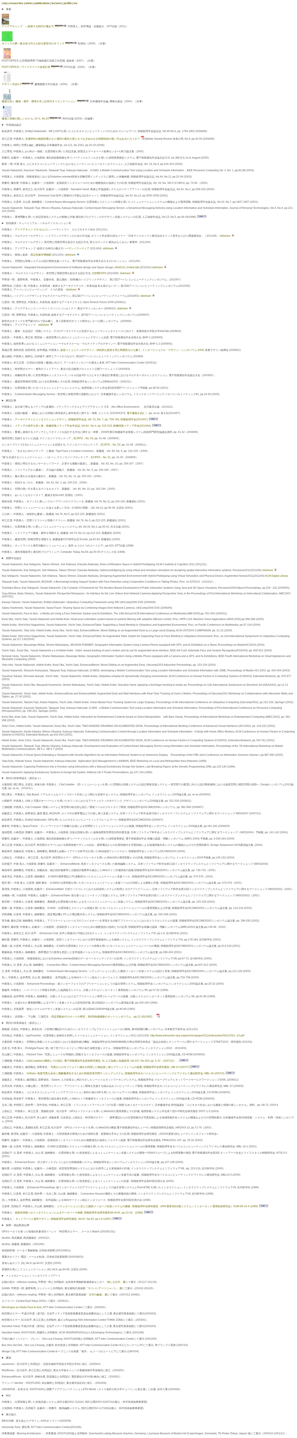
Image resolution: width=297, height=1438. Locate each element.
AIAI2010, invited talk (126, 267)
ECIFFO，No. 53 (83, 438)
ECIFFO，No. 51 (101, 457)
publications (42, 3)
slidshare (225, 235)
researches (16, 3)
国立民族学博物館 (40, 254)
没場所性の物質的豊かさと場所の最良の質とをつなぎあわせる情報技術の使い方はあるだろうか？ (82, 138)
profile (68, 3)
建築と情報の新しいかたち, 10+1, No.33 (25, 118)
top (5, 3)
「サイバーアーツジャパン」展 (103, 1288)
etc (76, 3)
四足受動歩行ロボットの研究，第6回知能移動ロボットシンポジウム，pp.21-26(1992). (103, 1016)
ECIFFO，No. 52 (110, 444)
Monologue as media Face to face (22, 1307)
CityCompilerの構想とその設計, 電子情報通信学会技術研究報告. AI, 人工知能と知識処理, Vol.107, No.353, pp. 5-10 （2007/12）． (103, 1060)
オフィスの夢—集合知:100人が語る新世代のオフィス (33, 43)
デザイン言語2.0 (11, 84)
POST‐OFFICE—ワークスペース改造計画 (26, 67)
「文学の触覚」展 (96, 1294)
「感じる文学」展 (115, 1282)
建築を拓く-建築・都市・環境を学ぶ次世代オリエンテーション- (39, 101)
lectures (57, 3)
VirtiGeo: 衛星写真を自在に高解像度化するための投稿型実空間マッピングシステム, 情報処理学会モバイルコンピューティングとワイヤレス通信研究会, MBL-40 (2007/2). (126, 1073)
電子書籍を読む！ (137, 413)
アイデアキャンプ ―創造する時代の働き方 (28, 26)
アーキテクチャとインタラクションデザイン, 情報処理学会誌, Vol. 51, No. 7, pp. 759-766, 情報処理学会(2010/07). (82, 419)
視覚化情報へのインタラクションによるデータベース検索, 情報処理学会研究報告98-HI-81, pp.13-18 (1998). (79, 1212)
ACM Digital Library (276, 575)
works (29, 3)
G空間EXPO (99, 273)
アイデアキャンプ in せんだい (32, 229)
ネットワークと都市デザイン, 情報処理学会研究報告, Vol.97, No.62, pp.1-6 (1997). (64, 1218)
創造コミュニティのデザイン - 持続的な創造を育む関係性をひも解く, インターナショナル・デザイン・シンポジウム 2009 (132, 350)
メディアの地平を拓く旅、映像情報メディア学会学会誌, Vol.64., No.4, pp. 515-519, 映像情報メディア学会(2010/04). (83, 425)
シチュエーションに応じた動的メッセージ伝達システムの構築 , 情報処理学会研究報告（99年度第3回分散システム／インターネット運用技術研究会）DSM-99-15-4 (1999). (158, 1206)
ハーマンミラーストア (76, 248)
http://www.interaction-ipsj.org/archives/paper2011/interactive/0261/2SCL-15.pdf (197, 1035)
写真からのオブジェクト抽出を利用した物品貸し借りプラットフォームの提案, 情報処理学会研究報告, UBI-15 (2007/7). (120, 1067)
